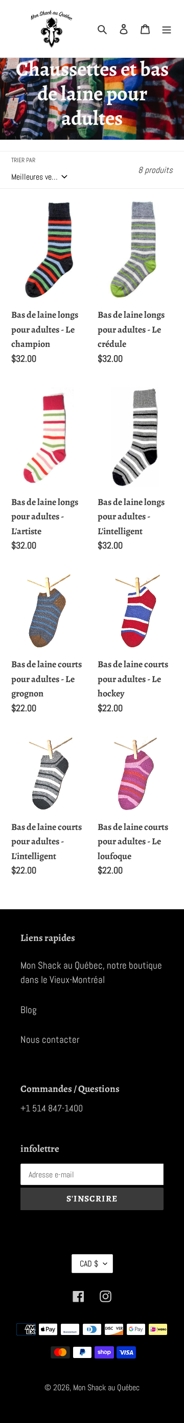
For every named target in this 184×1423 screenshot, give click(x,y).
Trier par (23, 160)
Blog (28, 1009)
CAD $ (89, 1263)
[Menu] (166, 28)
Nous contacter (49, 1039)
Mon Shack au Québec (106, 1387)
